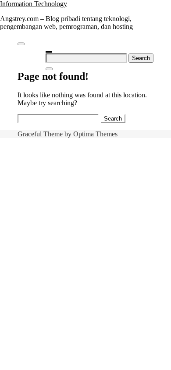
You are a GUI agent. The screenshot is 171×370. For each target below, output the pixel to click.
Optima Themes (95, 134)
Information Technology (33, 3)
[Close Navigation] (49, 69)
